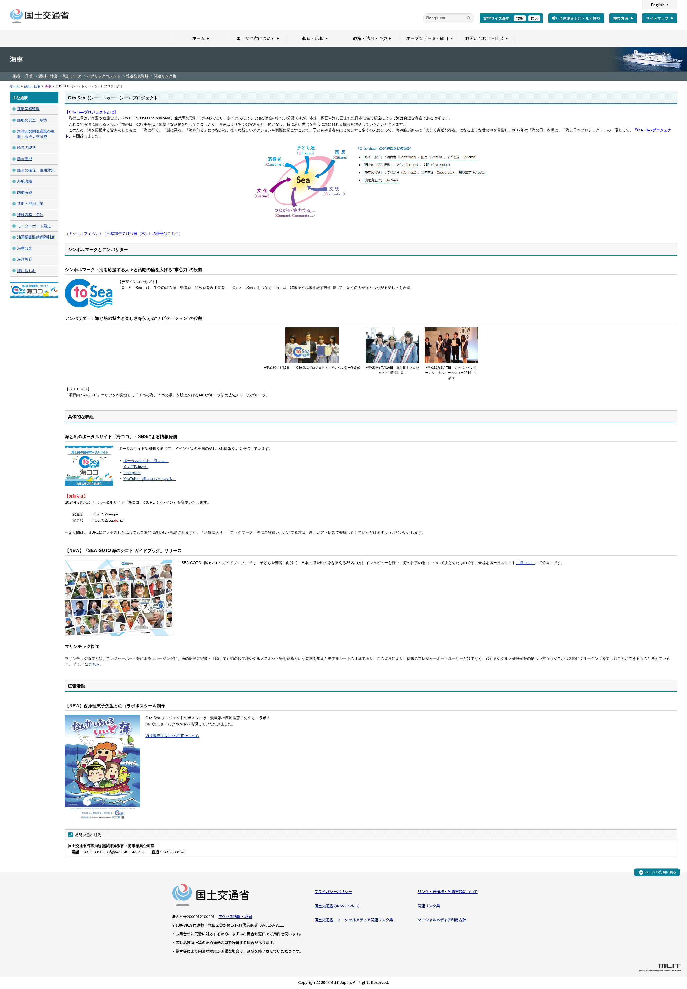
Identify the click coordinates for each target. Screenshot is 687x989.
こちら (94, 664)
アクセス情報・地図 (235, 916)
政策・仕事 (32, 86)
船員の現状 (26, 147)
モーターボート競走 (34, 226)
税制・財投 (47, 76)
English (657, 5)
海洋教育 (24, 259)
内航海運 (24, 192)
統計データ (72, 76)
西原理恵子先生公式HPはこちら (172, 736)
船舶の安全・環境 (32, 120)
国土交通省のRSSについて (337, 905)
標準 (520, 18)
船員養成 (24, 159)
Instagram (132, 473)
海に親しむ (26, 270)
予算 (29, 76)
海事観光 (24, 248)
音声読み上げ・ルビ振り (579, 18)
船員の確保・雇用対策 (36, 170)
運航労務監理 (28, 109)
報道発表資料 (137, 76)
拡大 (534, 18)
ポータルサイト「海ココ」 (146, 460)
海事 (48, 86)
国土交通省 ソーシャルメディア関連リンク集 (354, 919)
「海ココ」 (525, 563)
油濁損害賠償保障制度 (36, 237)
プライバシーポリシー (333, 891)
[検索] (469, 18)
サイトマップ (657, 18)
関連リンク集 (165, 76)
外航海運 (24, 181)
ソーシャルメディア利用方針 (442, 919)
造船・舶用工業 (30, 203)
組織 (16, 76)
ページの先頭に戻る (660, 872)
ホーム (15, 86)
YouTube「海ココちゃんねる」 (149, 478)
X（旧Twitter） (135, 467)
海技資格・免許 (30, 215)
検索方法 (620, 18)
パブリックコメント (103, 76)
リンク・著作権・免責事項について (448, 891)
